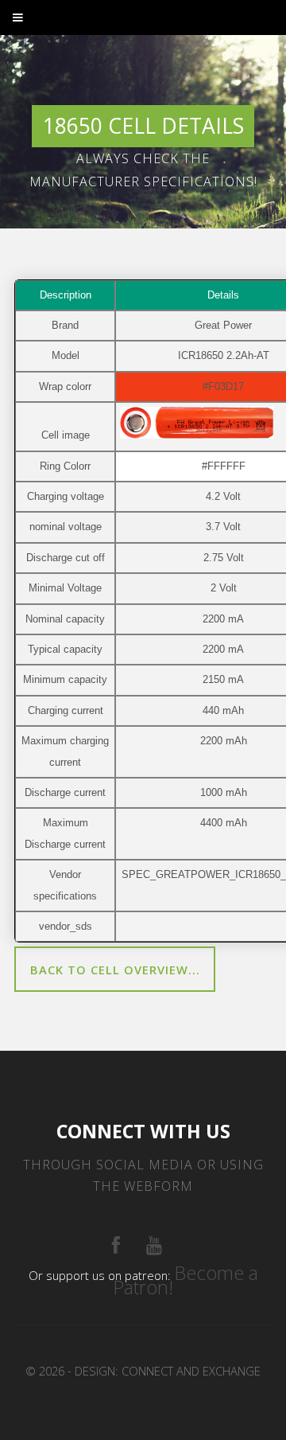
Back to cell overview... (115, 970)
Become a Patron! (185, 1280)
